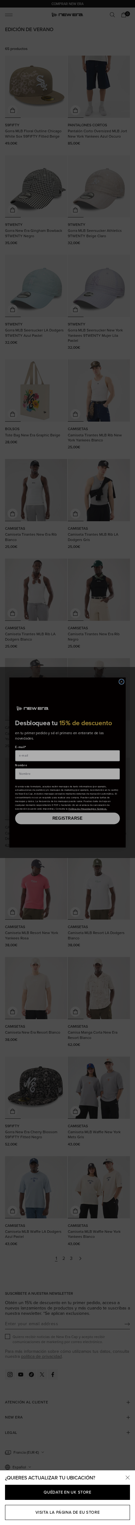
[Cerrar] (127, 1478)
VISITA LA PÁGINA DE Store (67, 1512)
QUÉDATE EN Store (67, 1492)
